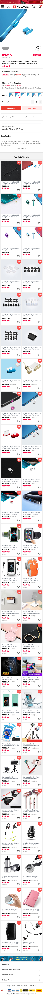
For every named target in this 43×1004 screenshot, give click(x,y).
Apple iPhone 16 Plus (12, 129)
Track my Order (22, 985)
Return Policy (7, 980)
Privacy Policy (7, 975)
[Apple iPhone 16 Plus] (21, 958)
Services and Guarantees (11, 969)
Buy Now (32, 108)
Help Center (11, 985)
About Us (5, 964)
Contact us (32, 985)
